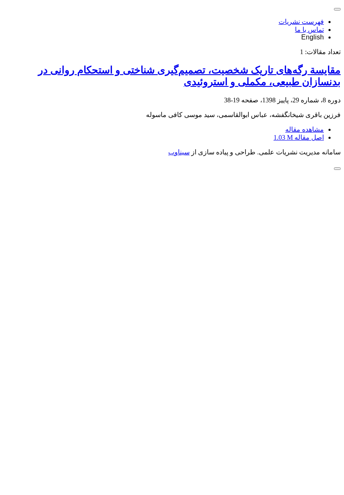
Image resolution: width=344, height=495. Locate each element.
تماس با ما (309, 29)
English (312, 37)
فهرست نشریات (301, 21)
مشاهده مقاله (304, 129)
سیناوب (179, 152)
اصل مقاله (299, 137)
